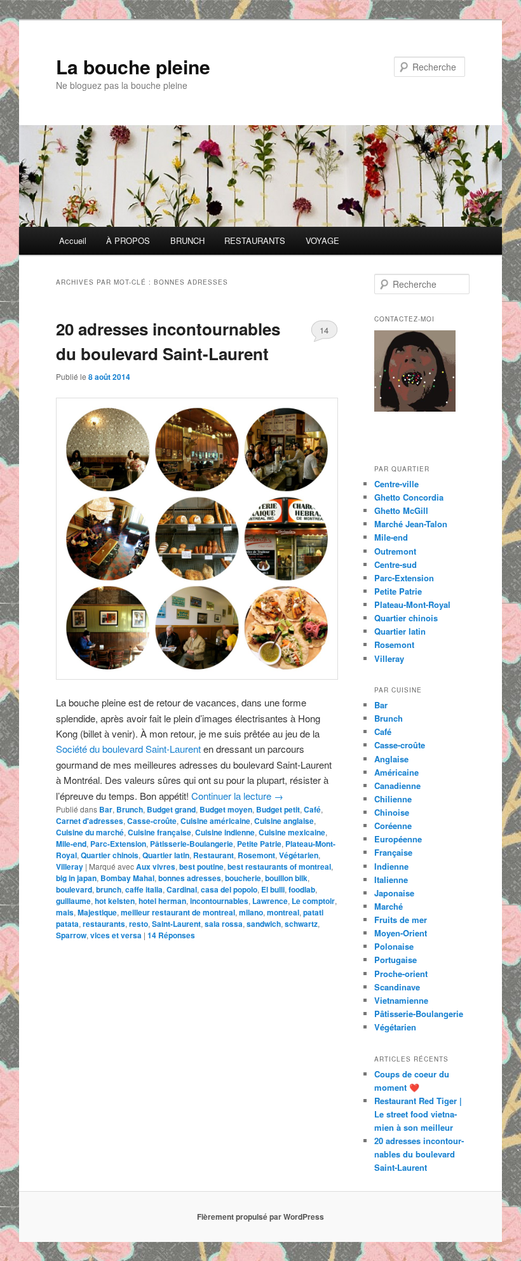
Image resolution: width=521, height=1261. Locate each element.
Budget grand (171, 809)
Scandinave (397, 987)
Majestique (97, 912)
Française (393, 852)
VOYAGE (322, 240)
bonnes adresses (189, 878)
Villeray (69, 866)
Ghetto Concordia (408, 497)
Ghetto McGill (401, 510)
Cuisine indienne (225, 832)
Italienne (391, 879)
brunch (108, 889)
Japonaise (394, 893)
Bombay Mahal (127, 878)
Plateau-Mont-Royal (412, 604)
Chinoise (391, 812)
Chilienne (393, 799)
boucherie (243, 878)
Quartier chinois (110, 855)
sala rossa (224, 923)
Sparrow (71, 935)
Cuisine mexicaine (292, 832)
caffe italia (144, 889)
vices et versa (116, 935)
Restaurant (213, 855)
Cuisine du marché (90, 832)
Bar (105, 809)
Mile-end (71, 843)
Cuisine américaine (215, 820)
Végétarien (298, 855)
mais (65, 912)
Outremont (395, 551)
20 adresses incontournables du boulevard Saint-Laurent (419, 1154)
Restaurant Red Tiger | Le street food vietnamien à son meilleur (418, 1114)
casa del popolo (229, 889)
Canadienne (397, 785)
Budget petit (278, 809)
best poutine (201, 866)
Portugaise (395, 960)
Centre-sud (395, 564)
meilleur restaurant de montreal (178, 912)
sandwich (264, 923)
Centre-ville (396, 484)
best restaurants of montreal (279, 866)
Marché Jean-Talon (410, 524)
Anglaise (391, 759)
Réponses (171, 935)
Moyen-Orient (400, 933)
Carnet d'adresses (89, 820)
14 (324, 330)
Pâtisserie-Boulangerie (191, 843)
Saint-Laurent (176, 923)
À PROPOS (128, 240)
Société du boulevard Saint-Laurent (128, 748)
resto (138, 923)
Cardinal (181, 889)
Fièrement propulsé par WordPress (260, 1216)
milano (251, 912)
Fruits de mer (400, 920)
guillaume (73, 901)
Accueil (72, 240)
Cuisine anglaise (284, 820)
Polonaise (394, 946)
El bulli (273, 889)
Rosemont (256, 855)
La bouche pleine (133, 66)
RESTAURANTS (254, 240)
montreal (283, 912)
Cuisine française (159, 832)
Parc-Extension (118, 843)
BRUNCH (187, 240)
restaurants (104, 923)
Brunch (129, 809)
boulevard (74, 889)
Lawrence (270, 901)
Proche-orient (401, 974)
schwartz (301, 923)
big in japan (76, 878)
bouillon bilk (286, 878)
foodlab (301, 889)
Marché (388, 906)
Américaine (396, 772)
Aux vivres (155, 866)
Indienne (391, 866)
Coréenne (393, 825)
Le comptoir (313, 901)
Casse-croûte (152, 820)
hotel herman (162, 901)
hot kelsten (115, 901)
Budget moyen (226, 809)
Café (312, 809)
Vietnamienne (401, 1000)
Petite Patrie (259, 843)
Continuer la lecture (237, 795)
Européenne (398, 839)
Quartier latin (165, 855)
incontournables (219, 901)
